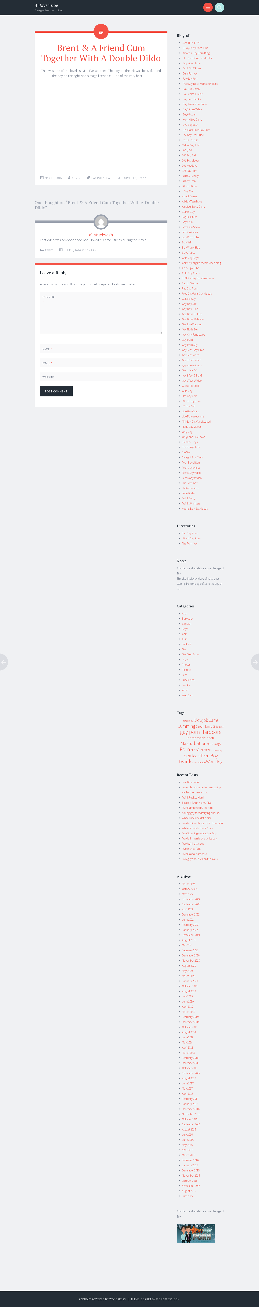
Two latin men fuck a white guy (199, 838)
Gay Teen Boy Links (193, 350)
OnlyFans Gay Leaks (193, 437)
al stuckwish (101, 235)
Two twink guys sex (193, 843)
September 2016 (191, 1124)
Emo (221, 726)
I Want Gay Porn (191, 401)
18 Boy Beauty (190, 176)
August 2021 (189, 940)
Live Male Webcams (193, 416)
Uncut (194, 762)
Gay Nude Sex (190, 329)
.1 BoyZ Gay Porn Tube (195, 48)
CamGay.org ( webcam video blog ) (202, 263)
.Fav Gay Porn (190, 78)
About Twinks (189, 196)
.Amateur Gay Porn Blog (196, 53)
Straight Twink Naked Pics (196, 802)
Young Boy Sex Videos (195, 508)
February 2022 (190, 925)
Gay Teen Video (190, 355)
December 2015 (190, 1170)
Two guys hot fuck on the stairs (199, 859)
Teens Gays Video (192, 478)
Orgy (185, 659)
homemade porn (200, 737)
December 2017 (190, 1063)
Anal (184, 613)
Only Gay (187, 432)
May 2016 (187, 1145)
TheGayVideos (190, 488)
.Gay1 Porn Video (192, 109)
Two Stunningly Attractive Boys (199, 833)
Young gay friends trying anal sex (201, 813)
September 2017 (191, 1073)
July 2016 (187, 1134)
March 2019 (188, 1012)
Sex (134, 178)
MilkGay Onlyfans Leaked (196, 421)
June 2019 (188, 1001)
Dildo (216, 726)
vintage (202, 762)
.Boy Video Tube (191, 63)
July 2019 (187, 996)
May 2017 (187, 1088)
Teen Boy (209, 756)
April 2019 (187, 1006)
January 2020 (190, 981)
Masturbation (193, 743)
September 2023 (191, 904)
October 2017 (189, 1068)
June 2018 (188, 1037)
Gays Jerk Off (189, 370)
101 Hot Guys (189, 165)
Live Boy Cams (190, 782)
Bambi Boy (188, 211)
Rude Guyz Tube (191, 447)
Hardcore (113, 178)
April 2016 (187, 1150)
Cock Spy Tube (190, 268)
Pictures (186, 670)
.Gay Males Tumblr (192, 94)
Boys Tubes (188, 252)
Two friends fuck (191, 848)
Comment (48, 299)
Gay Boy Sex (189, 304)
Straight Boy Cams (192, 457)
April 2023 (187, 909)
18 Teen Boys (189, 186)
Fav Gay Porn (190, 288)
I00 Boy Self (188, 406)
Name (47, 349)
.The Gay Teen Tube (193, 135)
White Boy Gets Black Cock (197, 828)
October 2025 (189, 889)
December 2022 (190, 914)
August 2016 (189, 1129)
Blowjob (201, 720)
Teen (184, 675)
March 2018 (188, 1052)
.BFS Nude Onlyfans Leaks (197, 58)
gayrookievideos (192, 365)
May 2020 (187, 971)
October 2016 (189, 1119)
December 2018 (190, 1022)
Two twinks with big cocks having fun (203, 823)
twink (142, 178)
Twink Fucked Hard (193, 797)
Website (48, 377)
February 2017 (190, 1099)
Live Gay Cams (190, 411)
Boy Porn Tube (190, 237)
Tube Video (188, 680)
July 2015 (187, 1196)
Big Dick (186, 623)
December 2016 (190, 1109)
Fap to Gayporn (191, 283)
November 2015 (191, 1175)
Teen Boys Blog (191, 462)
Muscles (210, 744)
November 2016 (191, 1114)
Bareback (187, 618)
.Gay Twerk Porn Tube (194, 104)
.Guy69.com (188, 114)
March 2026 (188, 884)
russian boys (201, 749)
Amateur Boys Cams (193, 206)
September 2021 (191, 935)
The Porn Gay (190, 483)
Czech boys (204, 726)
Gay (184, 649)
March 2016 (188, 1155)
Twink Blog (188, 498)
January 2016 (190, 1165)
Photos (186, 664)
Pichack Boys (190, 442)
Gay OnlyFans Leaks (193, 334)
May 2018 (187, 1042)
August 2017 (189, 1078)
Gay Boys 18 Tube (192, 314)
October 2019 (189, 986)
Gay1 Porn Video (191, 360)
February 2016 (190, 1160)
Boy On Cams (190, 232)
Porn (126, 178)
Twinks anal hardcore (194, 854)
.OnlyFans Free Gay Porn (196, 130)
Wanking (214, 762)
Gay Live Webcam (192, 324)
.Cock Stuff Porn (191, 68)
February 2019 (190, 1017)
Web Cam (187, 695)
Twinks (186, 685)
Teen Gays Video (191, 467)
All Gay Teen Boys (192, 201)
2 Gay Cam (188, 191)
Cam (184, 634)
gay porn (98, 178)
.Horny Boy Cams (192, 119)
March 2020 (188, 976)
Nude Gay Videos (191, 426)
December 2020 (190, 955)
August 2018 (189, 1032)
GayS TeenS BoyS (192, 375)
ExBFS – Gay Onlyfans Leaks (198, 278)
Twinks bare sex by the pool (197, 808)
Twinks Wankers (191, 503)
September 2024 (191, 899)
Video (185, 690)
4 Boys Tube (46, 5)
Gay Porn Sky (190, 345)
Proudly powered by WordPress (102, 1299)
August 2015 (189, 1191)
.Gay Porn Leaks (191, 99)
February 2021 (190, 950)
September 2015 (191, 1186)
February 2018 (190, 1058)
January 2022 (190, 930)
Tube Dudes (188, 493)
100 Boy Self (189, 155)
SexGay (186, 452)
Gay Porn (187, 339)
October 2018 (189, 1027)
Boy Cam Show (191, 227)
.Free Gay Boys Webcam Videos (200, 84)
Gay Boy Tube (190, 309)
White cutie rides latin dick (196, 818)
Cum (184, 639)
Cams (214, 720)
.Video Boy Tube (191, 145)
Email (47, 363)
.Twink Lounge (190, 140)
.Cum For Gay (190, 73)
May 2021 (187, 945)
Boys (185, 629)
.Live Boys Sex (190, 124)
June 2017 (188, 1083)
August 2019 (189, 991)
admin (76, 178)
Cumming (186, 726)
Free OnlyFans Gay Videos (197, 293)
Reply (49, 250)
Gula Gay (187, 391)
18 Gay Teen (189, 181)
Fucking (186, 644)
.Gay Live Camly (191, 89)
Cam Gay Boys (190, 258)
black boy (188, 721)
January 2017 (190, 1104)
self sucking (217, 750)
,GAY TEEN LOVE (191, 43)
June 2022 (188, 919)
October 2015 (189, 1180)
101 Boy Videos (190, 160)
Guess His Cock (190, 386)
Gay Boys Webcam (193, 319)
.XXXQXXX (187, 150)
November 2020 (191, 960)
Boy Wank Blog (191, 247)
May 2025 (187, 894)
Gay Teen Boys (190, 654)
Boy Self (187, 242)
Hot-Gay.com (189, 396)
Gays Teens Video (192, 380)
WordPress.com (168, 1299)
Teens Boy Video (191, 473)
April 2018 (187, 1047)
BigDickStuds (189, 217)
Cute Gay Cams (190, 273)
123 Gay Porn (189, 171)
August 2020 (189, 965)
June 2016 (188, 1139)
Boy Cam (187, 222)
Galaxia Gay (189, 298)
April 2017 (187, 1093)
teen (196, 756)
